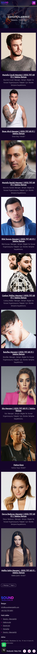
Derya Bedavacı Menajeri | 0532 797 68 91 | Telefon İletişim (18, 515)
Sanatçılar (6, 625)
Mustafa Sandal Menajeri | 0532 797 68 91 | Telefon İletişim (18, 184)
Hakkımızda (7, 622)
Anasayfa (14, 20)
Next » (13, 585)
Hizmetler (6, 629)
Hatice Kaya (19, 465)
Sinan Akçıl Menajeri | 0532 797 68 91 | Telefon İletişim (18, 132)
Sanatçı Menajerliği (10, 619)
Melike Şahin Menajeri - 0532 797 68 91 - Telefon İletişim (18, 571)
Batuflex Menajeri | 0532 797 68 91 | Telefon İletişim (18, 353)
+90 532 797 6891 (7, 610)
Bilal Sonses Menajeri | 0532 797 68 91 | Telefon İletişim (18, 240)
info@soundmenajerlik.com (10, 607)
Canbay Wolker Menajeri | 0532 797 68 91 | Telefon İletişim (18, 297)
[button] (33, 3)
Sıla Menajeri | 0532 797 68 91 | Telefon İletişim (18, 409)
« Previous (5, 585)
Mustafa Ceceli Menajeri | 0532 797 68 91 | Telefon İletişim (18, 76)
